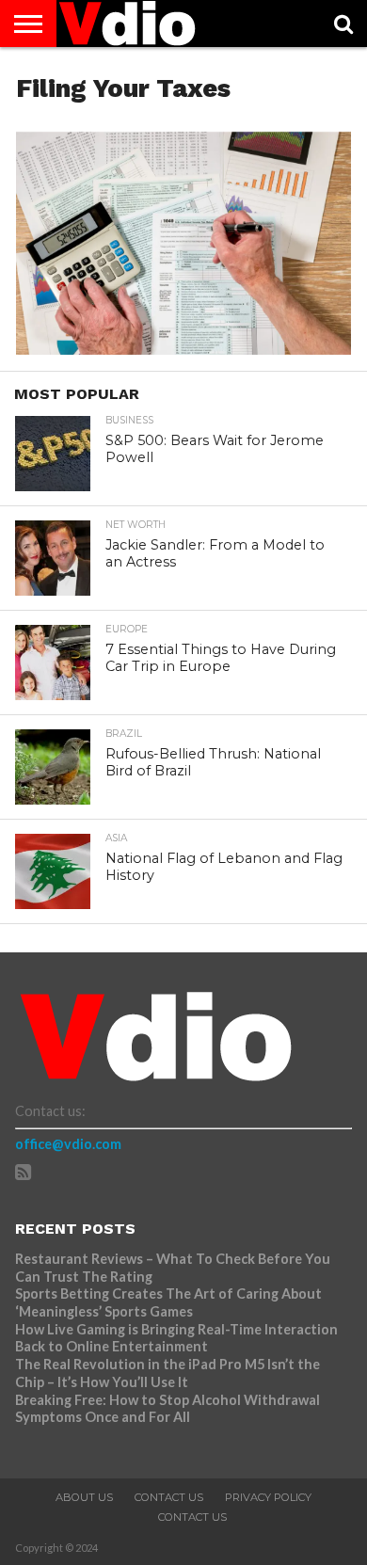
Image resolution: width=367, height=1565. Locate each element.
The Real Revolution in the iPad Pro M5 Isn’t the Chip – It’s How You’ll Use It (167, 1373)
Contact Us (169, 1497)
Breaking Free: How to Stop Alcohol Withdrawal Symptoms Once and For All (167, 1409)
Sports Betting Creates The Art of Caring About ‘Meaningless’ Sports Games (168, 1302)
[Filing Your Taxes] (183, 349)
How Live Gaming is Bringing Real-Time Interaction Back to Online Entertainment (176, 1338)
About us (84, 1497)
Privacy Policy (268, 1497)
